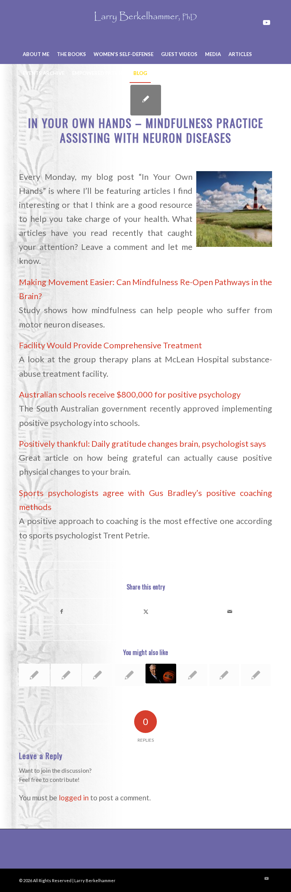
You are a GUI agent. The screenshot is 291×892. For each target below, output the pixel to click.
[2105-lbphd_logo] (145, 22)
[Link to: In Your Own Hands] (129, 675)
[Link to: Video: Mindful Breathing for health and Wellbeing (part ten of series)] (97, 675)
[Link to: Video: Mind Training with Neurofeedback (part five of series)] (34, 675)
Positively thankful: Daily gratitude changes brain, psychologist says (142, 443)
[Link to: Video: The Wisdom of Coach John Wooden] (161, 674)
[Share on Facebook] (61, 611)
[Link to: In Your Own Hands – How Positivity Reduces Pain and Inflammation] (256, 675)
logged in (74, 797)
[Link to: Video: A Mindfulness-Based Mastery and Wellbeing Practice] (224, 675)
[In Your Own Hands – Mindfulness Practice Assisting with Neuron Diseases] (145, 100)
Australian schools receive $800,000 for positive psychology (130, 394)
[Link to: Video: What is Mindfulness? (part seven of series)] (192, 675)
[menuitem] (36, 54)
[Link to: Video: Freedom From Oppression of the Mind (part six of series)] (66, 675)
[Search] (267, 73)
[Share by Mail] (230, 611)
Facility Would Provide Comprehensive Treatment (110, 345)
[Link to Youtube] (266, 22)
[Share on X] (146, 611)
